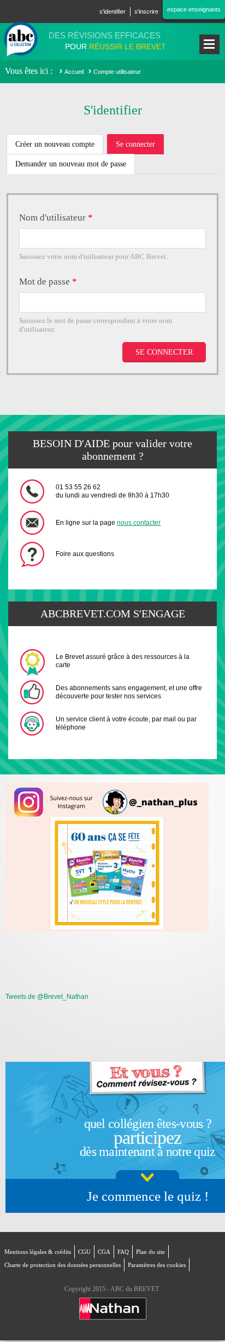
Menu (209, 44)
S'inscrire (146, 11)
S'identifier (112, 11)
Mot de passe (48, 281)
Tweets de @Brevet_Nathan (46, 996)
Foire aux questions (85, 554)
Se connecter (140, 147)
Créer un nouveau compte (54, 144)
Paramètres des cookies (157, 1265)
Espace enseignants (194, 9)
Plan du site (150, 1251)
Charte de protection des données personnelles (62, 1265)
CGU (84, 1251)
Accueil (74, 71)
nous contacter (139, 523)
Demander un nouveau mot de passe (70, 164)
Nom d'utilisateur (56, 217)
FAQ (123, 1251)
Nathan (112, 1309)
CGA (104, 1251)
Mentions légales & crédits (37, 1251)
